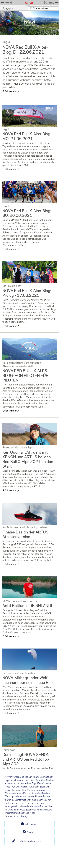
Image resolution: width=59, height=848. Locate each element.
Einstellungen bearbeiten (29, 840)
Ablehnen (31, 831)
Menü (8, 2)
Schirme (48, 2)
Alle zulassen (31, 823)
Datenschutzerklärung (16, 816)
